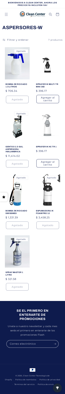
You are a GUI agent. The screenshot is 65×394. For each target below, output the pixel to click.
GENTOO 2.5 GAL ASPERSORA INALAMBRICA (14, 149)
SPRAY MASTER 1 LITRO (14, 273)
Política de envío (46, 384)
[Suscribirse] (54, 344)
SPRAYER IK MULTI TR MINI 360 (47, 85)
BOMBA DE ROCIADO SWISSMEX (16, 212)
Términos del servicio (24, 384)
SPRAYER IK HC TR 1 (46, 147)
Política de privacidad (49, 379)
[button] (6, 14)
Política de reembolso (25, 379)
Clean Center (29, 376)
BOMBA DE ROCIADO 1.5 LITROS (16, 85)
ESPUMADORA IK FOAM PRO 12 (44, 212)
